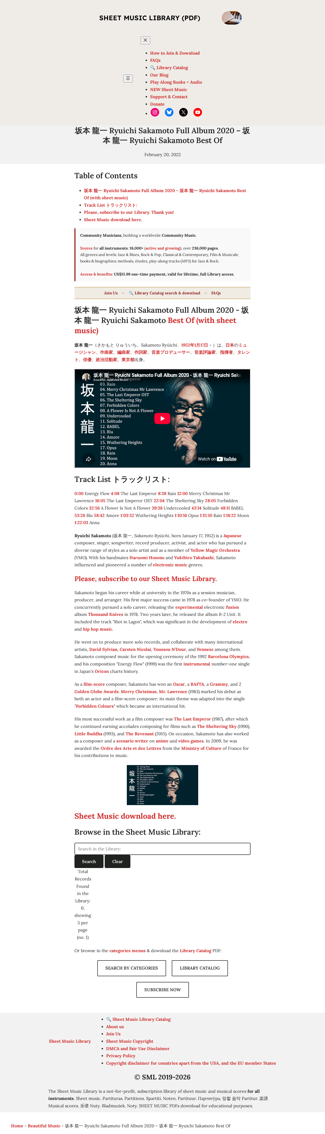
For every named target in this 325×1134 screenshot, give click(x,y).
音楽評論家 (205, 352)
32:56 (94, 508)
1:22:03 (81, 522)
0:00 (79, 493)
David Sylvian (103, 649)
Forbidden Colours (95, 706)
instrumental (196, 664)
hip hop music (97, 629)
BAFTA (197, 684)
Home (17, 1126)
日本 (230, 345)
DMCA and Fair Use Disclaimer (138, 1048)
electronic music (170, 564)
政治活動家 (106, 359)
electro (240, 621)
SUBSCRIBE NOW (162, 989)
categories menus (127, 950)
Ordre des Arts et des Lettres (131, 748)
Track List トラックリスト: (110, 205)
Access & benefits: (96, 274)
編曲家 (123, 352)
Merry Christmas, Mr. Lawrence (154, 691)
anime (162, 741)
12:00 (182, 493)
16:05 (100, 500)
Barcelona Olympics (228, 656)
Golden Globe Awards (96, 691)
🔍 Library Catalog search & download (164, 293)
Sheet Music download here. (113, 219)
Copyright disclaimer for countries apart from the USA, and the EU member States (191, 1063)
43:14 (197, 508)
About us (115, 1026)
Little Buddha (88, 733)
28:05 (210, 500)
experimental (189, 607)
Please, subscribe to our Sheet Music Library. (145, 578)
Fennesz (205, 649)
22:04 (159, 500)
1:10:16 (181, 515)
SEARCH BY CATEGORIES (131, 968)
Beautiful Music (44, 1126)
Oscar (179, 684)
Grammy (219, 684)
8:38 (162, 493)
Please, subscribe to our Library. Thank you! (129, 212)
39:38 (157, 508)
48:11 (225, 508)
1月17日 (201, 345)
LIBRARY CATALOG (200, 968)
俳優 (87, 359)
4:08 (115, 493)
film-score (94, 684)
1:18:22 (229, 515)
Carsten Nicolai (135, 649)
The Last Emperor (192, 719)
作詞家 (140, 352)
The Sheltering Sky (216, 726)
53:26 (79, 515)
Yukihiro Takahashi (194, 557)
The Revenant (140, 733)
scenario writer (132, 741)
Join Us (111, 293)
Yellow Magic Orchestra (215, 550)
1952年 (187, 345)
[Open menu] (128, 78)
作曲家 (106, 352)
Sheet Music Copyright (129, 1041)
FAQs (216, 293)
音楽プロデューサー (171, 352)
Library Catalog (195, 950)
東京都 (128, 359)
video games (191, 741)
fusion (232, 607)
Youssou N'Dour (169, 649)
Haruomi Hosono (146, 557)
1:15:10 (206, 515)
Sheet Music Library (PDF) (149, 18)
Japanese (232, 535)
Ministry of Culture (201, 748)
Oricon (102, 671)
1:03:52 (127, 515)
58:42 (99, 515)
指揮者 (226, 352)
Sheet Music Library (70, 1041)
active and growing (163, 248)
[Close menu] (145, 40)
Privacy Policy (120, 1055)
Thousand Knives (105, 614)
